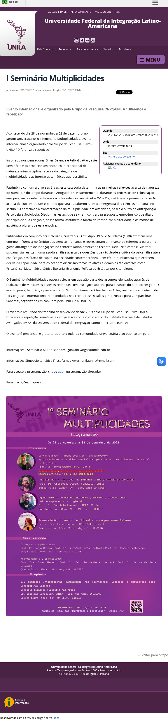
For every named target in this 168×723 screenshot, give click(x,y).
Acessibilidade (57, 11)
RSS (118, 11)
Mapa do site (103, 11)
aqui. (43, 382)
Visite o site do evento (121, 156)
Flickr (87, 40)
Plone (56, 717)
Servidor (108, 49)
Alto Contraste (81, 11)
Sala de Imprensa (87, 49)
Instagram (93, 40)
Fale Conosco (45, 49)
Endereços (65, 49)
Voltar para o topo (155, 655)
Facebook (82, 40)
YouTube (76, 40)
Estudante (125, 49)
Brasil (13, 2)
